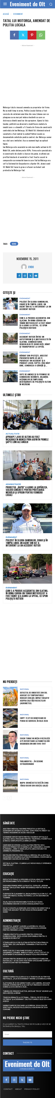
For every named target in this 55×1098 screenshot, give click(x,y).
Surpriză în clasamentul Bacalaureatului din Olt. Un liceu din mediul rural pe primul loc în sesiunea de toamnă (27, 896)
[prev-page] (5, 798)
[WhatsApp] (40, 35)
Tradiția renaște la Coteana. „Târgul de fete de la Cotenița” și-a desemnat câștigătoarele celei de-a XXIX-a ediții (27, 999)
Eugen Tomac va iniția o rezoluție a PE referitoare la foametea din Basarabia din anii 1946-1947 (35, 741)
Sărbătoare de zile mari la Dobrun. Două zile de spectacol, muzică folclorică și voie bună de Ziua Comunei (25, 1007)
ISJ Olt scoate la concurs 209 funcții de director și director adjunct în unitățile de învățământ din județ (26, 910)
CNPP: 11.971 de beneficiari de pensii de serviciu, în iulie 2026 (34, 719)
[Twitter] (23, 35)
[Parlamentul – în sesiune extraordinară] (10, 761)
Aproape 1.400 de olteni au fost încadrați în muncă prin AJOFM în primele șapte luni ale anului (27, 439)
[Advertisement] (27, 75)
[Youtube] (35, 275)
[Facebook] (14, 35)
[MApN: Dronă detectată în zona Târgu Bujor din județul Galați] (10, 782)
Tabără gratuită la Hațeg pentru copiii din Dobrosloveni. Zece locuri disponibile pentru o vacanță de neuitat (25, 936)
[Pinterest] (32, 35)
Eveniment (18, 13)
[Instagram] (24, 275)
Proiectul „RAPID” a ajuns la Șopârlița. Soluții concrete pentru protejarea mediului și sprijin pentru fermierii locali (27, 491)
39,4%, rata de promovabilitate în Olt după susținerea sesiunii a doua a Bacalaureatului (23, 903)
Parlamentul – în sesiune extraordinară (31, 762)
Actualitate (12, 434)
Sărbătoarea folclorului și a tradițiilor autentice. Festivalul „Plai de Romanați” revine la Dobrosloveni (27, 978)
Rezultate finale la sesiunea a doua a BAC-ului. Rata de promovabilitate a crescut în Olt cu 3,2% (26, 880)
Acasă (6, 13)
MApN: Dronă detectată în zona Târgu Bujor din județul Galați (34, 784)
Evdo (31, 267)
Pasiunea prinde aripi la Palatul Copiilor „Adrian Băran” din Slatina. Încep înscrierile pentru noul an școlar (26, 887)
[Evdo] (24, 267)
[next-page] (9, 798)
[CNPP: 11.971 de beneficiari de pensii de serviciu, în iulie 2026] (10, 718)
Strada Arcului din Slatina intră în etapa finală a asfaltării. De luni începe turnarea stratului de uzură (25, 944)
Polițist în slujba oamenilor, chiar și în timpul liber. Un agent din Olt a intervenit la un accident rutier (35, 305)
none (14, 243)
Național (24, 689)
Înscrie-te (27, 1042)
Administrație (13, 484)
